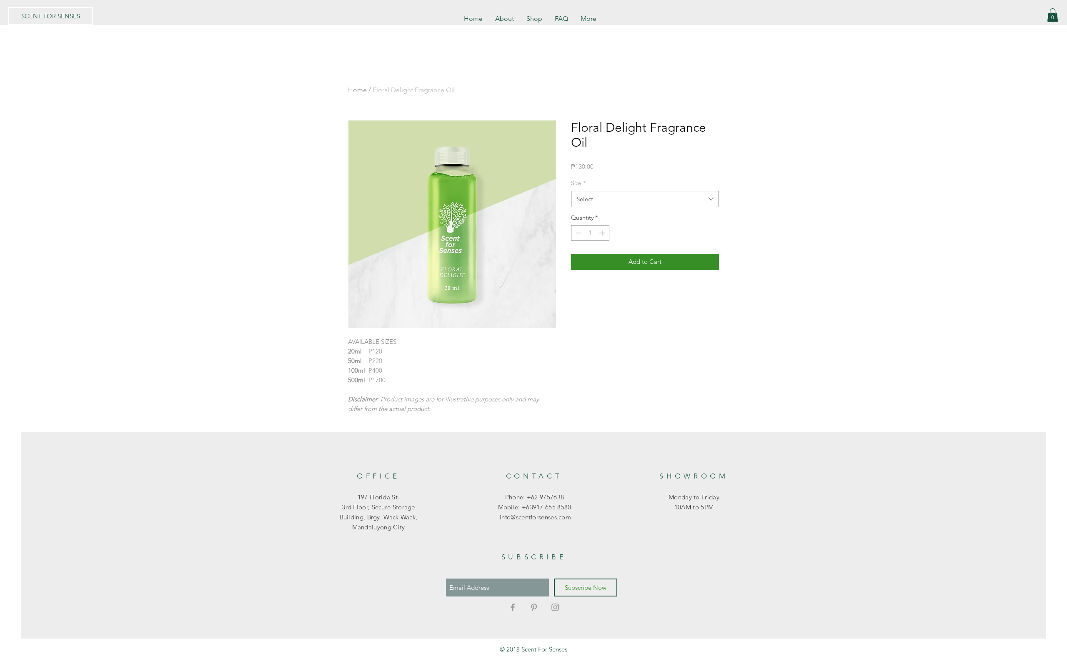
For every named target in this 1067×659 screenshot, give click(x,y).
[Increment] (603, 233)
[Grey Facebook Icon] (513, 607)
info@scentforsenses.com (534, 517)
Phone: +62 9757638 (534, 497)
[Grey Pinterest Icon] (534, 607)
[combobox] (645, 199)
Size (578, 183)
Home (357, 90)
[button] (1052, 15)
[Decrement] (577, 233)
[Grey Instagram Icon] (555, 607)
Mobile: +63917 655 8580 (534, 507)
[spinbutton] (590, 233)
